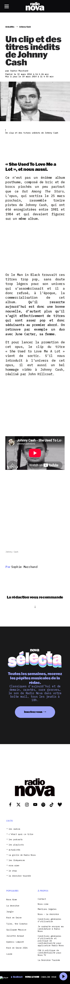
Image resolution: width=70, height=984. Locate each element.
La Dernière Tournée (49, 960)
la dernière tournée (20, 876)
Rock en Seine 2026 (16, 947)
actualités (14, 850)
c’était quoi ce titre (21, 834)
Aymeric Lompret (15, 941)
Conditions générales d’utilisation (49, 920)
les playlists (16, 845)
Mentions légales (47, 909)
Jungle (9, 911)
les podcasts (16, 839)
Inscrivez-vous (33, 712)
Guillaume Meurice (16, 929)
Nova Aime (11, 899)
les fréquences (17, 860)
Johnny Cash (11, 551)
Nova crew (43, 904)
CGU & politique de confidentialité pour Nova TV (49, 952)
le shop (13, 871)
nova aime (14, 865)
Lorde (9, 954)
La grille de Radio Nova (22, 855)
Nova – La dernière (48, 914)
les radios (14, 829)
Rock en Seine (14, 917)
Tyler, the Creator (16, 923)
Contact (42, 899)
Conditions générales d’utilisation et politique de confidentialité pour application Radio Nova (50, 941)
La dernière (12, 905)
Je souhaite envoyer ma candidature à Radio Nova (50, 928)
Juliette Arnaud (15, 935)
